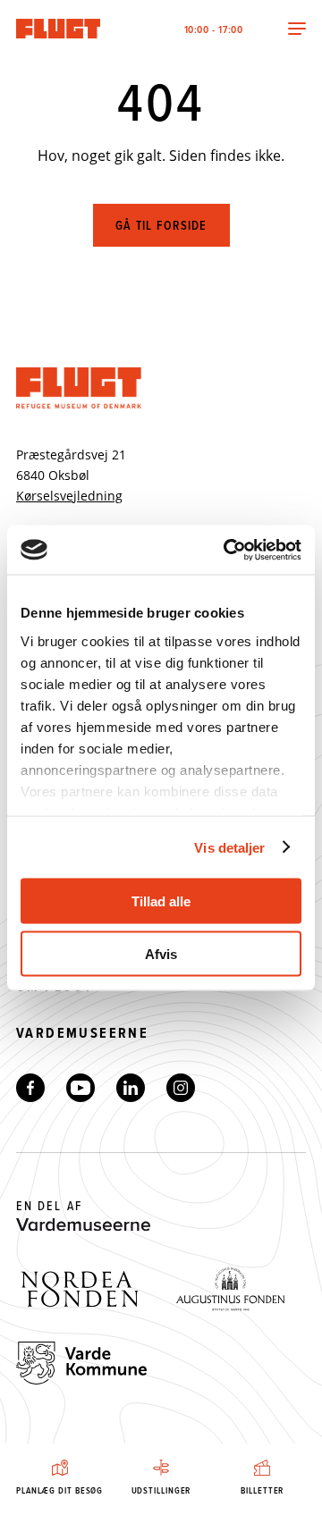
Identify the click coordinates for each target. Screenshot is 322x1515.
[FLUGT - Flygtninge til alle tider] (61, 28)
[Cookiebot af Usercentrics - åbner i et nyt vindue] (227, 549)
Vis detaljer (229, 846)
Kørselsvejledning (69, 495)
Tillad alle (161, 901)
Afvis (161, 953)
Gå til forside (161, 225)
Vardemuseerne (82, 1033)
